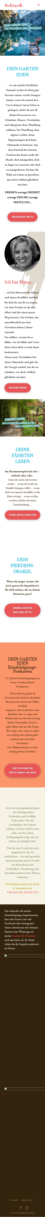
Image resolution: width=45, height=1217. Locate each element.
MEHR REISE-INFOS (22, 217)
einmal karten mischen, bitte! (22, 610)
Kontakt (14, 1199)
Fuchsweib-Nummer (24, 936)
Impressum (26, 1199)
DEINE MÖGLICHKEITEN (22, 515)
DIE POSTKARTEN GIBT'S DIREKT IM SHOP (22, 770)
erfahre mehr (17, 388)
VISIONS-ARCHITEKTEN (22, 892)
